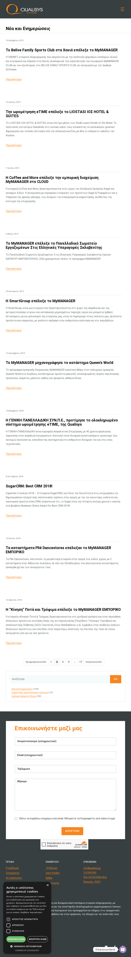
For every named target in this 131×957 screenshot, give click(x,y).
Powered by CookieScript (27, 950)
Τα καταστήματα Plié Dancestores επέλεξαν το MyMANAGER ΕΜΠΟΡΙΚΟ (58, 550)
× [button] (47, 885)
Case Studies (53, 873)
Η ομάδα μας (12, 868)
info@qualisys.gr (92, 868)
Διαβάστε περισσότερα (31, 912)
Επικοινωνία (52, 883)
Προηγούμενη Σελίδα (36, 662)
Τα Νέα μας (52, 868)
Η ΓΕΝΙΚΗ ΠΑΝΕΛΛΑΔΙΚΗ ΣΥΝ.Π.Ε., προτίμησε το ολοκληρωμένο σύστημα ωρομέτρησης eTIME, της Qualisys (62, 422)
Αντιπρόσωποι (14, 878)
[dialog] (27, 918)
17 (80, 661)
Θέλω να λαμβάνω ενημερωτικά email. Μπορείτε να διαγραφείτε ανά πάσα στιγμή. (67, 818)
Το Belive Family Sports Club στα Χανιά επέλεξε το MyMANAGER (62, 50)
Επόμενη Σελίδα (94, 662)
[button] (27, 946)
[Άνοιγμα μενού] (122, 9)
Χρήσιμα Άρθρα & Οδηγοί (24, 696)
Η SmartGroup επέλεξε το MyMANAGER (40, 301)
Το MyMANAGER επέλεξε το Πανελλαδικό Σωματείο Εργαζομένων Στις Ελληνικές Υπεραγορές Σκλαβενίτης (54, 245)
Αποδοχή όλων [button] (16, 939)
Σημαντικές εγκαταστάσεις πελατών (30, 692)
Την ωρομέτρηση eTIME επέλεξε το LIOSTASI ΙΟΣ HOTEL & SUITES (57, 114)
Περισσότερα (13, 79)
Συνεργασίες (12, 873)
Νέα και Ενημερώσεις (22, 689)
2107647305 (90, 872)
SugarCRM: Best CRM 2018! (29, 486)
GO (115, 679)
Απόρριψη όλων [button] (38, 939)
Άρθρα (49, 878)
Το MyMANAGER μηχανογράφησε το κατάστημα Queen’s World (59, 363)
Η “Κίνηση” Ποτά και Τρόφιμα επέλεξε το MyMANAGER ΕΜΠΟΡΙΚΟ (63, 610)
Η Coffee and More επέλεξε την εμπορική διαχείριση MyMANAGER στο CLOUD (52, 180)
